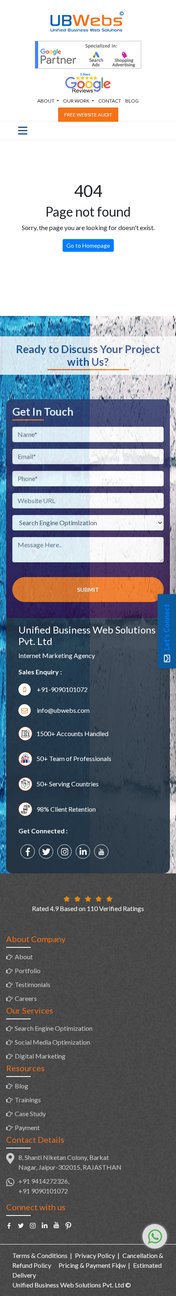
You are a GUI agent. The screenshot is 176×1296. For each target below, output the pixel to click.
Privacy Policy (95, 1255)
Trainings (28, 1100)
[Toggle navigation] (23, 131)
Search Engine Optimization (54, 1028)
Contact (109, 101)
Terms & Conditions (40, 1255)
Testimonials (32, 984)
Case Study (30, 1113)
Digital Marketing (40, 1056)
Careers (26, 998)
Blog (132, 101)
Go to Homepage (88, 245)
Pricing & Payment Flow (92, 1265)
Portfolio (28, 970)
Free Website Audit (88, 115)
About (24, 956)
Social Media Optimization (52, 1042)
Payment (27, 1127)
